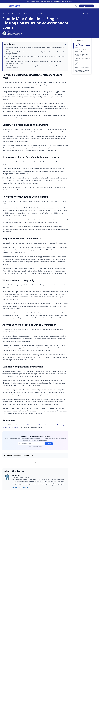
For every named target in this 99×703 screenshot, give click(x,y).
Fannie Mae (14, 13)
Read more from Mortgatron (19, 487)
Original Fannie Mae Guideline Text (19, 455)
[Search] (76, 6)
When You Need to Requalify (82, 67)
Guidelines (8, 13)
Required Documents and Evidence (81, 63)
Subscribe (48, 443)
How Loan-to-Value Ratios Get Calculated (82, 59)
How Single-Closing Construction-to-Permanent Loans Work (82, 45)
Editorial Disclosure (87, 13)
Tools (36, 6)
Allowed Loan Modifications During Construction (82, 70)
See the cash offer (54, 1)
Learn (60, 6)
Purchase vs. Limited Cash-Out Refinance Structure (82, 55)
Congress (52, 6)
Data (44, 6)
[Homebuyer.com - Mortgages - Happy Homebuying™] (14, 6)
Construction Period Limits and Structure (81, 50)
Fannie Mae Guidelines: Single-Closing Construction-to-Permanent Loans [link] (34, 13)
